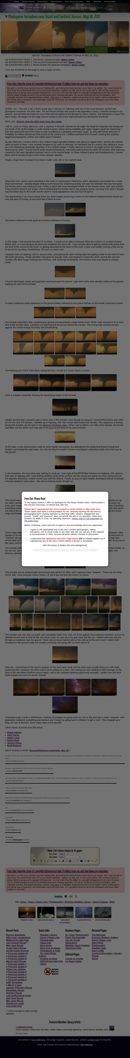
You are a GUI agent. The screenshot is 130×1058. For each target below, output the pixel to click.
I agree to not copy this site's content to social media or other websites (65, 550)
